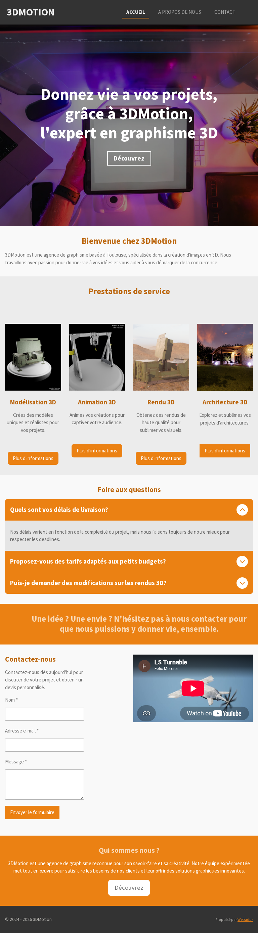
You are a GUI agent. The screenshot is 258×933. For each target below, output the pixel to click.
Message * (16, 761)
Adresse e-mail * (22, 730)
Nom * (11, 700)
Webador (245, 919)
